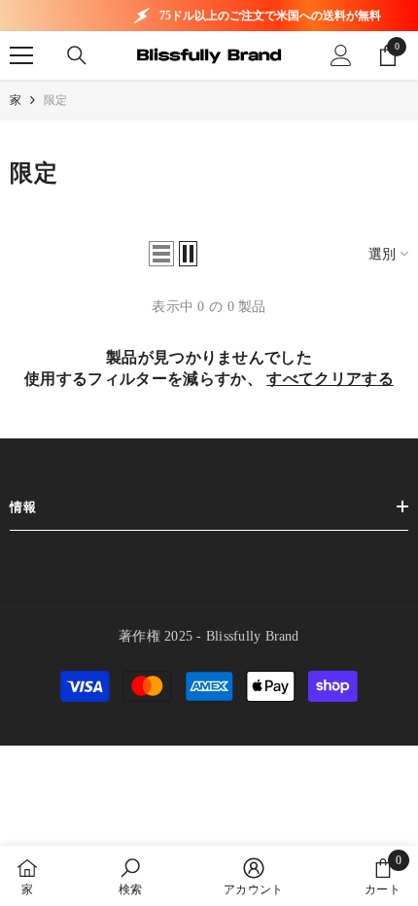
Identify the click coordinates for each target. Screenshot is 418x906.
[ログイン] (341, 55)
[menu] (21, 55)
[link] (131, 876)
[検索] (76, 55)
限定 (55, 100)
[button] (161, 253)
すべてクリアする (330, 378)
